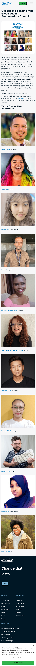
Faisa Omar (5, 511)
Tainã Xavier (5, 189)
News (3, 616)
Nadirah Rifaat (6, 431)
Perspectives (5, 609)
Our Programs (5, 603)
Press (3, 619)
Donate (23, 3)
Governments (20, 616)
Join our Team (20, 606)
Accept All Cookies (18, 662)
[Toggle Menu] (31, 3)
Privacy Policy (5, 634)
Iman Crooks (5, 552)
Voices (3, 612)
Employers (19, 609)
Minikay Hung (5, 229)
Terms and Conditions (8, 631)
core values (21, 98)
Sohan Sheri (5, 270)
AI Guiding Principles (7, 638)
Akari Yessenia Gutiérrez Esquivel (12, 350)
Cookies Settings (7, 641)
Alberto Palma (6, 471)
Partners (18, 612)
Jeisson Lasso (6, 149)
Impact (3, 606)
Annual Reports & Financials (10, 628)
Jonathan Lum (6, 391)
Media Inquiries (20, 603)
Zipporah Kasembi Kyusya (9, 310)
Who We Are (5, 600)
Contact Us (19, 600)
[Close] (34, 645)
